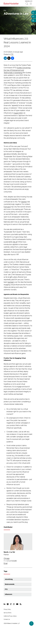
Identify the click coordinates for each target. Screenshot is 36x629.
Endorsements (9, 584)
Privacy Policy (7, 609)
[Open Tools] (32, 20)
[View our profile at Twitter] (8, 604)
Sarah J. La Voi (9, 552)
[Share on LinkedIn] (5, 58)
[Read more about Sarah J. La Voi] (18, 541)
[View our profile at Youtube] (17, 604)
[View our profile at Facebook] (10, 604)
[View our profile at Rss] (20, 604)
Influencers (8, 594)
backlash (11, 282)
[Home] (32, 12)
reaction (24, 202)
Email (5, 563)
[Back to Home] (11, 3)
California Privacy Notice (10, 616)
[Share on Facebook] (12, 58)
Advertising (9, 579)
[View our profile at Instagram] (14, 604)
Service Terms (7, 612)
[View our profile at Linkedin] (4, 604)
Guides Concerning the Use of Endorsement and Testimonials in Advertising (17, 70)
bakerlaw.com (28, 1)
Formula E (7, 207)
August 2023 (18, 113)
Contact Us (7, 619)
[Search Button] (27, 3)
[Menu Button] (31, 3)
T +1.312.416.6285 (10, 561)
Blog (5, 10)
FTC (12, 54)
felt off (15, 242)
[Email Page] (32, 16)
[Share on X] (9, 58)
